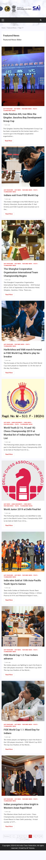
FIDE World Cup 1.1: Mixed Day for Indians (23, 701)
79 (37, 836)
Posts (35, 108)
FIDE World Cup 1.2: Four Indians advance (23, 626)
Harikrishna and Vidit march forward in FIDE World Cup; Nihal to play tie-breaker (23, 321)
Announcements (17, 422)
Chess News (27, 422)
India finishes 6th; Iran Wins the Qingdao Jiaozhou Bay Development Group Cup (23, 76)
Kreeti (21, 848)
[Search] (40, 20)
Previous (6, 836)
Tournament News (9, 110)
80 (41, 836)
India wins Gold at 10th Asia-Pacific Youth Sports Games (23, 552)
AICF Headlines (8, 108)
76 (26, 836)
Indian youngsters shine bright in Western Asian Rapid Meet (23, 775)
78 (34, 836)
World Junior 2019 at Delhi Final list (23, 480)
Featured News (27, 108)
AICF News (17, 108)
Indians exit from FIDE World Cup (23, 166)
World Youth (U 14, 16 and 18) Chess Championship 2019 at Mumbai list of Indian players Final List (23, 399)
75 (23, 836)
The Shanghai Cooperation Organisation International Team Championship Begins (23, 240)
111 (22, 839)
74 (19, 836)
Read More (8, 141)
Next (27, 839)
